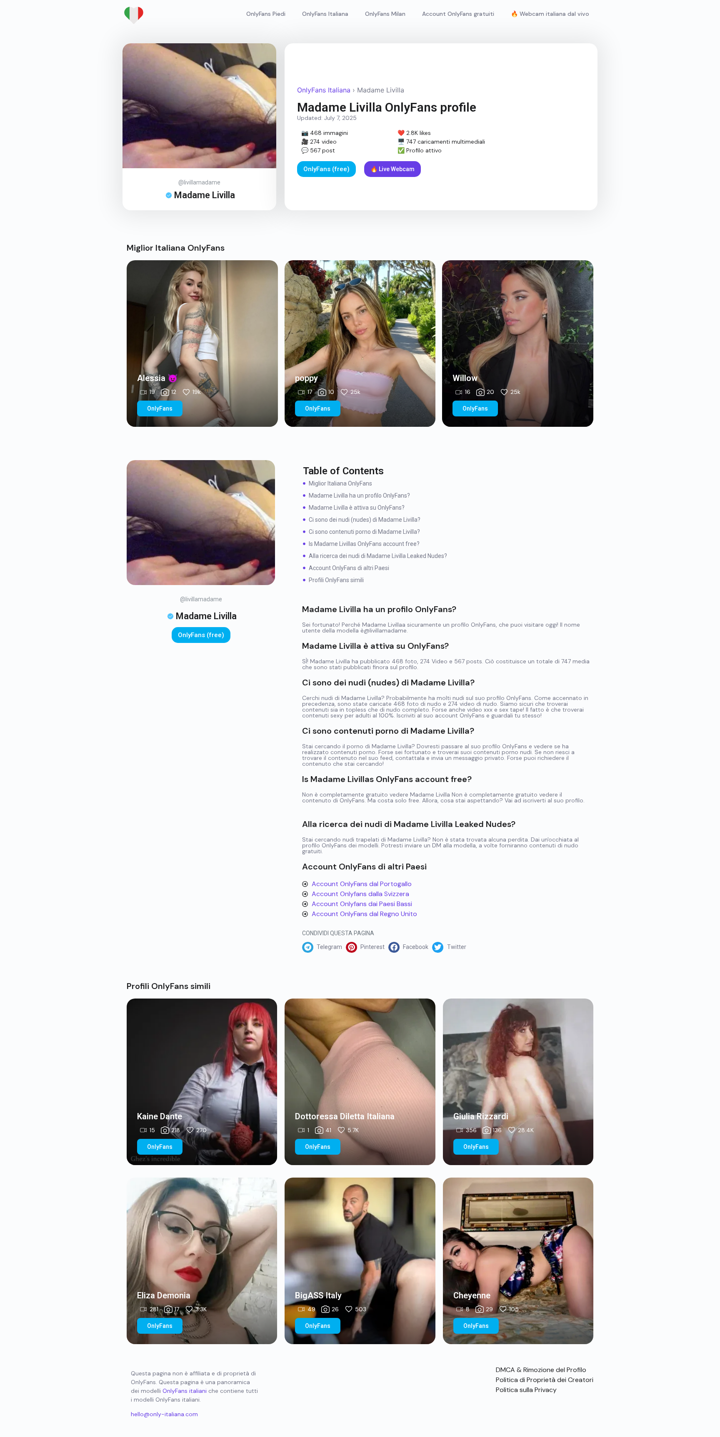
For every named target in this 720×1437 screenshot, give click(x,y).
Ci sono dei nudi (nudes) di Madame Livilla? (364, 519)
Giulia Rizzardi (480, 1116)
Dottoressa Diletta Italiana (345, 1116)
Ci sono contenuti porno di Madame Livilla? (364, 531)
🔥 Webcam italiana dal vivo (550, 13)
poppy (306, 378)
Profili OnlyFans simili (336, 580)
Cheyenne (471, 1295)
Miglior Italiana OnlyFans (340, 483)
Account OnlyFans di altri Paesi (349, 568)
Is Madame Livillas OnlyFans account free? (364, 543)
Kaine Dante (159, 1116)
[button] (324, 947)
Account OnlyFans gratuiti (458, 13)
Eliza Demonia (163, 1295)
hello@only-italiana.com (164, 1414)
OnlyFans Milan (385, 13)
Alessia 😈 (157, 378)
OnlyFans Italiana (325, 13)
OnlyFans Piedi (265, 13)
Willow (465, 378)
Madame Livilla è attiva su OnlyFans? (357, 507)
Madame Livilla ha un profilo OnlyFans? (359, 495)
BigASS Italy (318, 1295)
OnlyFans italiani (184, 1391)
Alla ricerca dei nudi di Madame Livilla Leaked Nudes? (378, 556)
